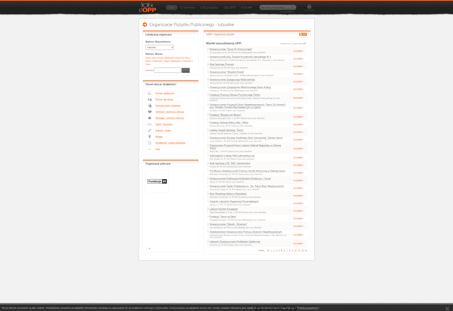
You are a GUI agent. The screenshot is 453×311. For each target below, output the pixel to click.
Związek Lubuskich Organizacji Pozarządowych (234, 201)
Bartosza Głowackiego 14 (264, 98)
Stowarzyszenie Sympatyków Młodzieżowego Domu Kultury (240, 87)
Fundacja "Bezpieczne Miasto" (225, 115)
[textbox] (167, 70)
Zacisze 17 (214, 205)
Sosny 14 (214, 182)
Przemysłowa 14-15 (218, 52)
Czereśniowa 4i (216, 227)
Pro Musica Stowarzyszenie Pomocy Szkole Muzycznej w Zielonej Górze (247, 171)
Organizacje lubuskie (224, 34)
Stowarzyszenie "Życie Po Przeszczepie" (231, 49)
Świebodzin (158, 61)
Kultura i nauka (163, 130)
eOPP (209, 34)
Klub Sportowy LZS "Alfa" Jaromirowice (230, 163)
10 (295, 250)
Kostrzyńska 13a (217, 126)
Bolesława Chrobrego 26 (220, 174)
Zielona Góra (150, 58)
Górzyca (235, 126)
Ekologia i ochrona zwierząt (170, 118)
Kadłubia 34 (245, 133)
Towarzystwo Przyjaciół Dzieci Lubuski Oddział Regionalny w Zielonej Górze (245, 146)
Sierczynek (234, 83)
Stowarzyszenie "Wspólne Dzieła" (227, 72)
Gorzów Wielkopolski (166, 58)
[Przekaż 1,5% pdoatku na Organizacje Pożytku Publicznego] (209, 8)
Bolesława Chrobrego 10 (220, 197)
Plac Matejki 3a (216, 159)
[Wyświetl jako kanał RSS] (303, 34)
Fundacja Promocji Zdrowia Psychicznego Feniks (235, 95)
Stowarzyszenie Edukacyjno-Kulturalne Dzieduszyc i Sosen (240, 178)
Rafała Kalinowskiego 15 (250, 75)
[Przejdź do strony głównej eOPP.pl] (171, 8)
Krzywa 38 (214, 167)
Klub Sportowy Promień (222, 64)
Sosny (228, 182)
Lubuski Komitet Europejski (224, 209)
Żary (187, 58)
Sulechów (187, 61)
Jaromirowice (232, 167)
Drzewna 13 (215, 245)
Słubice (148, 61)
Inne (158, 149)
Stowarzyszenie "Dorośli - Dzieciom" (228, 224)
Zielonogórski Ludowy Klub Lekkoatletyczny (232, 155)
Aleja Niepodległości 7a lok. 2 (222, 212)
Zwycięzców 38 (216, 68)
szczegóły (297, 51)
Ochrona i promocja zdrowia (170, 112)
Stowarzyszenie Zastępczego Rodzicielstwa (232, 79)
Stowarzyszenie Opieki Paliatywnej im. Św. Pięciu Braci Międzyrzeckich (247, 186)
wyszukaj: (149, 70)
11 (299, 250)
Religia (159, 136)
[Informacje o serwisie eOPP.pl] (187, 8)
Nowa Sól (180, 58)
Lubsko (229, 111)
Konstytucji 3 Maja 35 (219, 189)
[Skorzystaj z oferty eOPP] (230, 8)
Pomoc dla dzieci (164, 99)
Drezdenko (243, 197)
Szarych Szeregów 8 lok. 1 (221, 118)
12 (303, 250)
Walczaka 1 (267, 60)
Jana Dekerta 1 (216, 141)
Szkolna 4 (214, 111)
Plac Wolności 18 (278, 235)
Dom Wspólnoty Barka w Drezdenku (228, 193)
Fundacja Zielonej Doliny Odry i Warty (229, 122)
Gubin (147, 64)
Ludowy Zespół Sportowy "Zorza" (227, 130)
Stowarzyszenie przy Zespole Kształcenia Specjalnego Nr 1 (240, 56)
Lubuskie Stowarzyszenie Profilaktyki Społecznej (235, 241)
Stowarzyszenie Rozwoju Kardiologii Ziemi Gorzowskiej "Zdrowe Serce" (246, 137)
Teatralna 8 (214, 90)
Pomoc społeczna (165, 93)
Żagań (167, 61)
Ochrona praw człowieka (168, 105)
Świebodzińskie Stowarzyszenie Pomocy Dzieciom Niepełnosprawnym (246, 232)
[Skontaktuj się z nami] (246, 8)
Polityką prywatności (308, 308)
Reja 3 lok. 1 (215, 151)
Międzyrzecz (176, 61)
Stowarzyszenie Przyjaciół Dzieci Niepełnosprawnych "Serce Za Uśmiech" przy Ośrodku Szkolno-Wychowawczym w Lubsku (248, 106)
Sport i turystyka (164, 124)
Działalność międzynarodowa (170, 143)
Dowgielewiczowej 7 (218, 220)
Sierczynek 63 (216, 83)
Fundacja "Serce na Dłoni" (223, 216)
